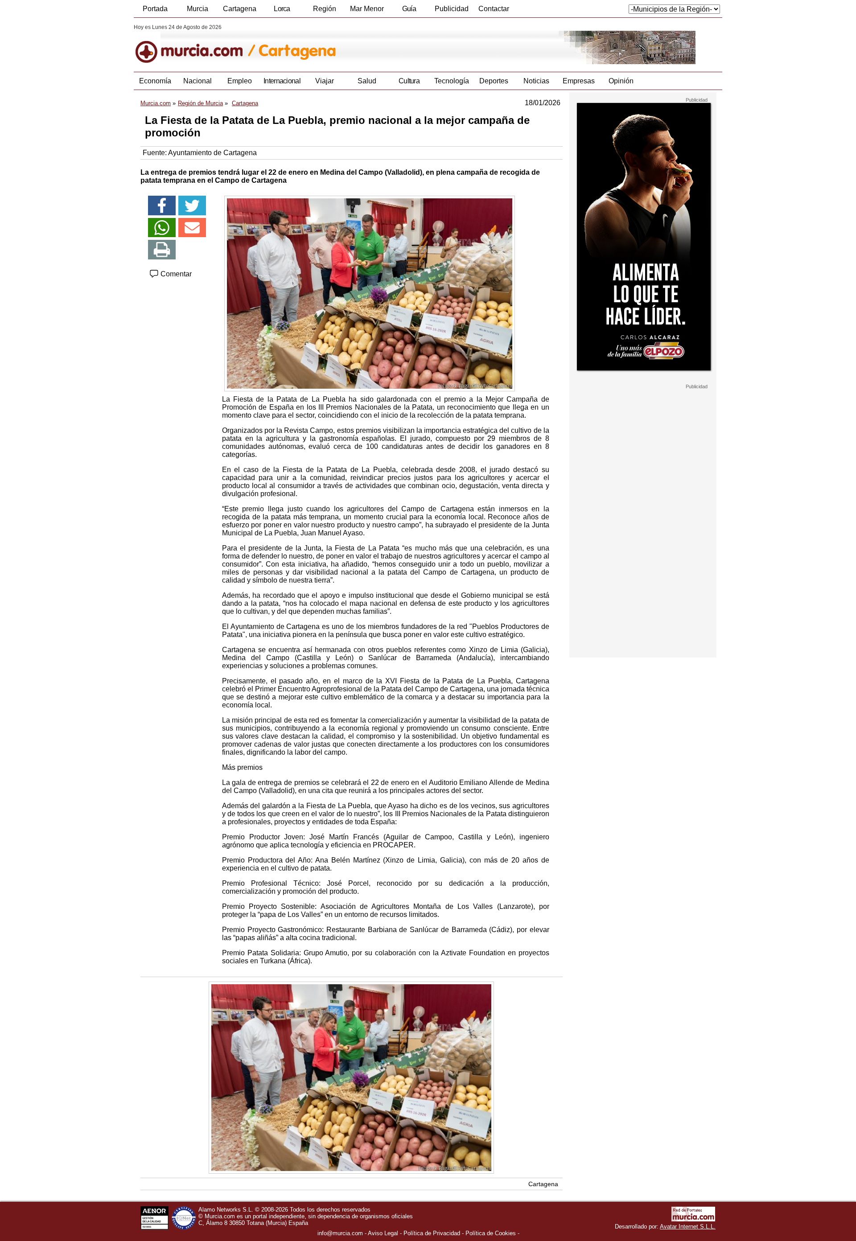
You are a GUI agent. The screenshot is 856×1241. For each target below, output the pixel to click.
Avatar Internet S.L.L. (688, 1226)
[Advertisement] (643, 523)
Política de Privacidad (431, 1233)
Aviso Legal (383, 1233)
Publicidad (452, 8)
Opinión (621, 81)
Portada (155, 8)
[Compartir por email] (192, 228)
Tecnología (451, 81)
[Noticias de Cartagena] (351, 44)
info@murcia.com (340, 1233)
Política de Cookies (490, 1233)
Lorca (282, 8)
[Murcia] (195, 44)
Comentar (175, 274)
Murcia (197, 8)
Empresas (579, 81)
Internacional (281, 81)
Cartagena (239, 8)
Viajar (324, 81)
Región (324, 8)
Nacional (197, 81)
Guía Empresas (409, 11)
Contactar (493, 8)
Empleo (239, 81)
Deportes (493, 81)
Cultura (409, 81)
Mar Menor (367, 8)
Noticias (536, 81)
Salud (367, 81)
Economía (155, 81)
